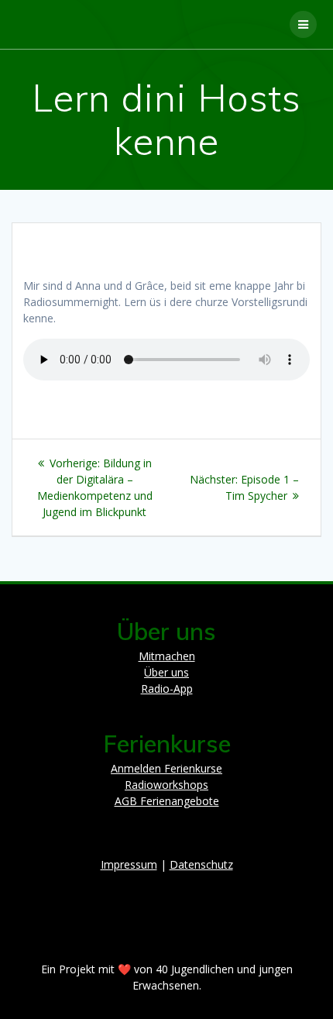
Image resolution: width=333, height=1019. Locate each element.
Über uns (166, 672)
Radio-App (167, 688)
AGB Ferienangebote (167, 801)
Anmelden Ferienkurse (166, 768)
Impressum (129, 864)
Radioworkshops (166, 784)
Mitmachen (167, 656)
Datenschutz (201, 864)
